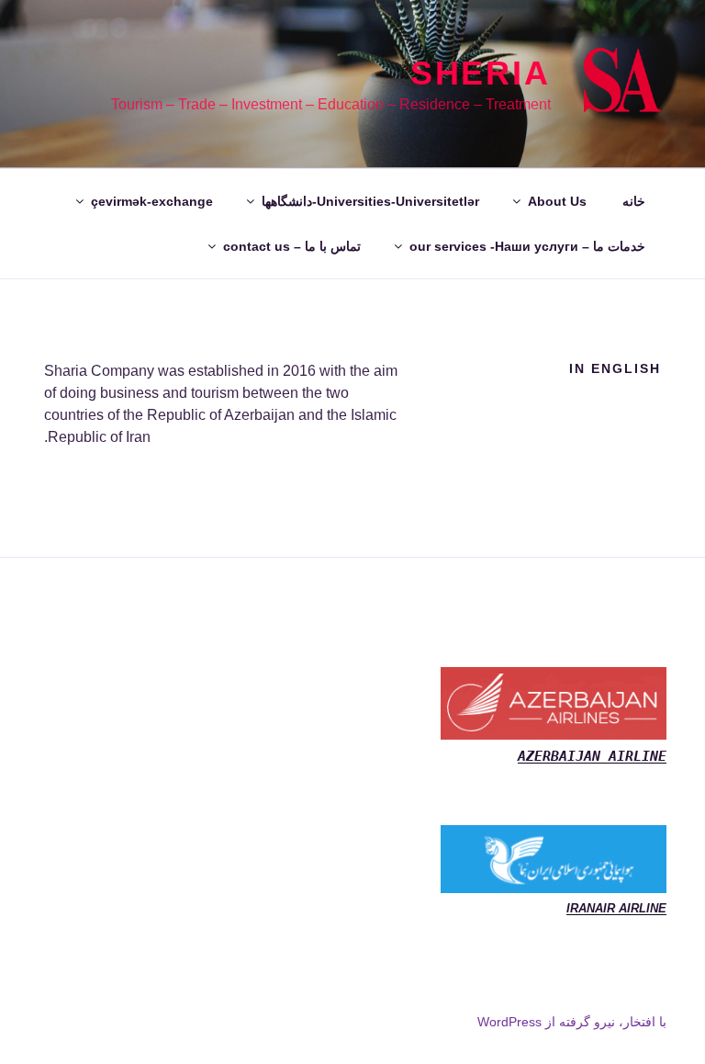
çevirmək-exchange (152, 201)
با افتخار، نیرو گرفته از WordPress (571, 1021)
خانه (633, 201)
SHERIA (480, 73)
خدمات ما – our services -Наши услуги (527, 246)
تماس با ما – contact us (292, 246)
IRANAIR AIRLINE (616, 908)
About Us (557, 201)
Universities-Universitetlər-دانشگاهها (370, 201)
